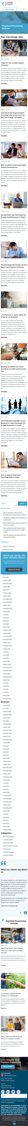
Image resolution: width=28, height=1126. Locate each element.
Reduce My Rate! (14, 569)
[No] (26, 1120)
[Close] (25, 554)
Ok (14, 1123)
